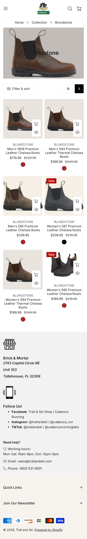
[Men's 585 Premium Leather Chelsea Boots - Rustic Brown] (23, 242)
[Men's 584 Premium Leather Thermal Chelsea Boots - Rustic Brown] (64, 168)
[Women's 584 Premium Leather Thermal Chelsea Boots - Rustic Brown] (23, 319)
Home (19, 22)
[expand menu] (5, 8)
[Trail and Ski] (43, 8)
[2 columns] (79, 88)
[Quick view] (36, 132)
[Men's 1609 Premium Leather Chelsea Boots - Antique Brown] (23, 164)
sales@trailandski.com (35, 461)
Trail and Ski (24, 530)
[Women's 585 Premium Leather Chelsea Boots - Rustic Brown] (64, 305)
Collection (39, 22)
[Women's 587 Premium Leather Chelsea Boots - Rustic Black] (64, 242)
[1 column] (68, 88)
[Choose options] (36, 124)
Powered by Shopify (49, 530)
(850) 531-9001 (31, 468)
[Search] (70, 8)
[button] (79, 8)
